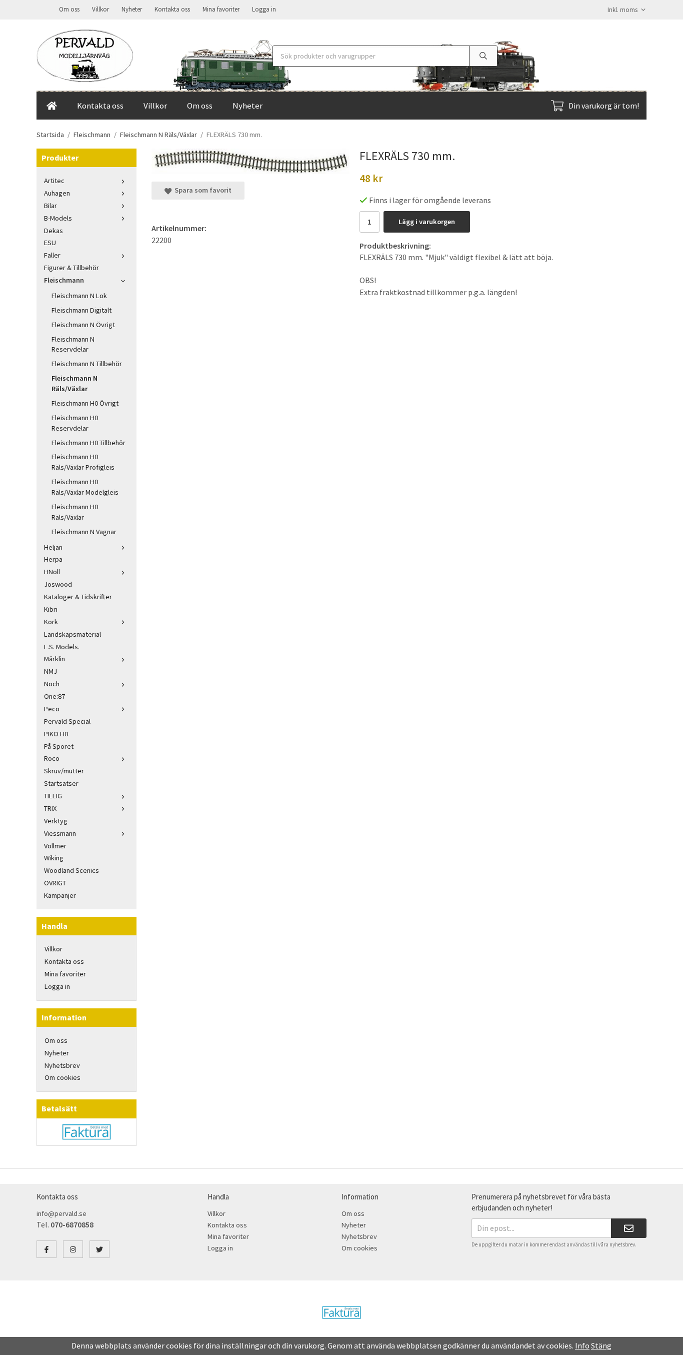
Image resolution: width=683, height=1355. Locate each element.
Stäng (601, 1345)
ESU (50, 242)
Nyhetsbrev (62, 1065)
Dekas (53, 230)
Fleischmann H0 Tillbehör (89, 442)
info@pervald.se (61, 1213)
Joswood (58, 584)
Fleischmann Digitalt (82, 310)
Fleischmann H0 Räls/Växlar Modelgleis (85, 487)
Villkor (100, 9)
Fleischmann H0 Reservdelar (75, 423)
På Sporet (59, 746)
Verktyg (56, 820)
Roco (52, 758)
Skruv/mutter (64, 770)
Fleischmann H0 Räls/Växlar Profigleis (83, 462)
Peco (52, 708)
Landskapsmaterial (72, 634)
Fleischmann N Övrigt (83, 324)
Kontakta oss (172, 9)
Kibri (51, 609)
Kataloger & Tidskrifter (78, 596)
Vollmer (55, 845)
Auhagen (57, 193)
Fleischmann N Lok (79, 295)
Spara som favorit (202, 190)
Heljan (53, 547)
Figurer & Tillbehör (71, 267)
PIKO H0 (56, 733)
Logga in (264, 9)
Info (582, 1345)
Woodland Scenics (71, 870)
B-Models (58, 218)
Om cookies (62, 1077)
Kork (51, 621)
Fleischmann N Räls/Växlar (75, 383)
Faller (52, 255)
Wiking (54, 857)
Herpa (53, 559)
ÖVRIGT (55, 882)
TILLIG (53, 795)
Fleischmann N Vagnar (84, 531)
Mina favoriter (221, 9)
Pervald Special (67, 721)
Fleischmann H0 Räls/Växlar (75, 512)
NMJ (50, 671)
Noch (52, 683)
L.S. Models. (62, 646)
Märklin (54, 658)
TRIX (50, 808)
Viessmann (60, 833)
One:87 (54, 696)
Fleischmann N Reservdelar (73, 344)
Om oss (69, 9)
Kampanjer (60, 895)
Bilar (50, 205)
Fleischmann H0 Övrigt (85, 403)
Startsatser (61, 783)
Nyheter (132, 9)
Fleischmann (64, 280)
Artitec (54, 180)
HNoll (52, 571)
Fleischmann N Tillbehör (87, 363)
